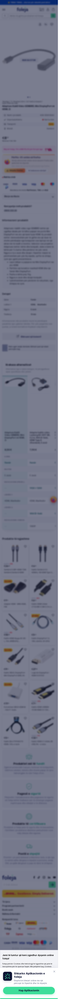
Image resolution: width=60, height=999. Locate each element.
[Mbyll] (54, 971)
